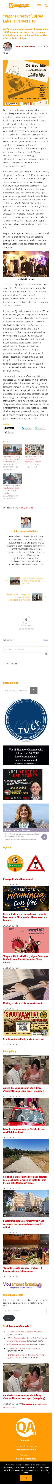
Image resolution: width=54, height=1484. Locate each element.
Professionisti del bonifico (18, 1344)
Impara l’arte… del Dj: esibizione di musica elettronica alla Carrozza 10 (11, 460)
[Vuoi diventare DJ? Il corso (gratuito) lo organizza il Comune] (34, 449)
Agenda (19, 507)
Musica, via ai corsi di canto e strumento (23, 1003)
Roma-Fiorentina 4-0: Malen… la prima (23, 1348)
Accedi (45, 640)
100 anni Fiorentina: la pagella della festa (24, 1331)
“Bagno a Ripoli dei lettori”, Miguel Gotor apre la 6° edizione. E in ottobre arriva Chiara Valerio (25, 959)
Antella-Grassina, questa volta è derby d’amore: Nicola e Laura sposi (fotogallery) (24, 1090)
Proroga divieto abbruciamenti (18, 879)
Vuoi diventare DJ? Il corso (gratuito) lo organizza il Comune (33, 459)
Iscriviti (9, 1318)
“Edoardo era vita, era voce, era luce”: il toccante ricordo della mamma (22, 1270)
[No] (48, 1472)
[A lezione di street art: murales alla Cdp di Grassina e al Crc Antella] (12, 478)
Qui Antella (28, 507)
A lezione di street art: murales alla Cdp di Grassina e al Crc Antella (12, 489)
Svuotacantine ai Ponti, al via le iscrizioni (23, 1039)
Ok (26, 1477)
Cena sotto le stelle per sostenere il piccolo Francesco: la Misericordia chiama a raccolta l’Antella (25, 917)
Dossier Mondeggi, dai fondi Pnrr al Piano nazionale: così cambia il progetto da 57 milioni (23, 1224)
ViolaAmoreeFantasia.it (18, 1326)
